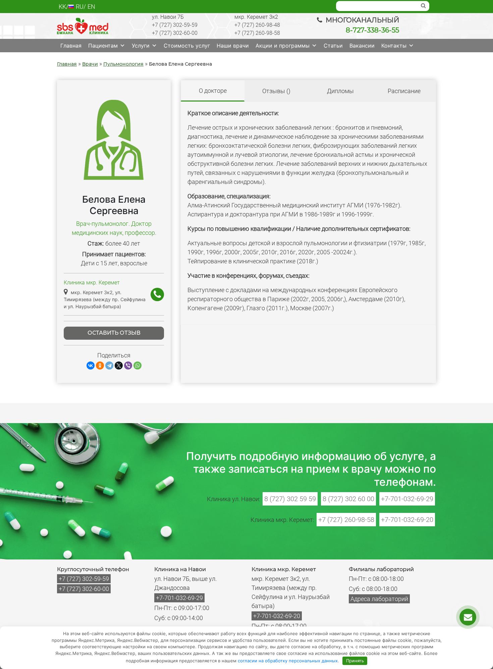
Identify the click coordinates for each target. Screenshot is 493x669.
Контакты (393, 45)
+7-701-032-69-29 (407, 499)
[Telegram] (109, 365)
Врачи (90, 64)
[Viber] (128, 365)
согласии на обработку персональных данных (288, 660)
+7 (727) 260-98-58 (257, 33)
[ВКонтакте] (91, 365)
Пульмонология (123, 64)
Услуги (141, 45)
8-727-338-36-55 (372, 30)
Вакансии (362, 45)
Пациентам (103, 45)
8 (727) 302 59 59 (290, 499)
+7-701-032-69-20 (407, 520)
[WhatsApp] (137, 365)
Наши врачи (233, 45)
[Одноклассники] (100, 365)
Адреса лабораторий (379, 598)
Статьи (333, 45)
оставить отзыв (114, 333)
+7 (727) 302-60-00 (175, 33)
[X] (119, 365)
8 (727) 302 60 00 (348, 499)
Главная (70, 45)
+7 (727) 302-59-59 (175, 25)
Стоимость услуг (187, 45)
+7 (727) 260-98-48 (257, 25)
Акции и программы (283, 45)
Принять (355, 660)
